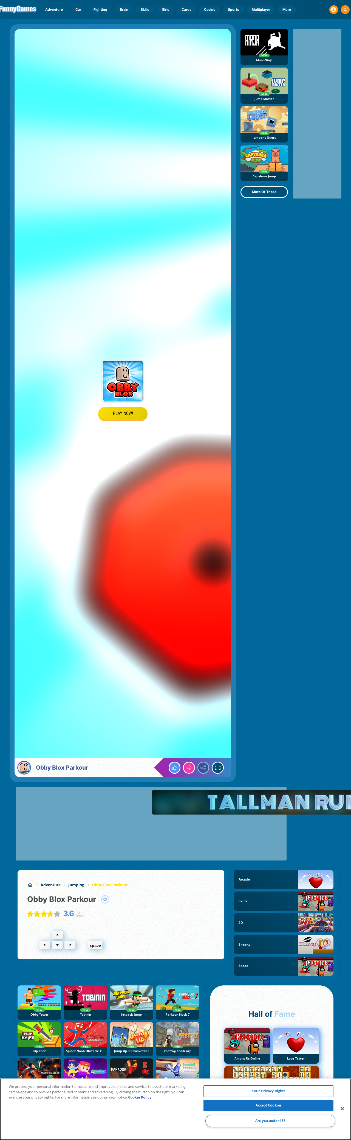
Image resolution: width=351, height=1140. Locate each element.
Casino (210, 9)
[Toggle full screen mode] (218, 768)
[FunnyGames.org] (30, 885)
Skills (145, 9)
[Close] (342, 1109)
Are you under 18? (270, 1121)
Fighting (100, 9)
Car (78, 9)
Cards (186, 9)
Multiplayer (261, 9)
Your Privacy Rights (268, 1090)
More (286, 9)
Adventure (54, 9)
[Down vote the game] (189, 768)
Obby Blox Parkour (110, 884)
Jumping (76, 884)
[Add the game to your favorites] (105, 899)
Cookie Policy (139, 1097)
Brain (124, 9)
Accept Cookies (268, 1105)
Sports (233, 9)
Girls (165, 9)
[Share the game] (203, 768)
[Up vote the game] (175, 768)
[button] (333, 9)
